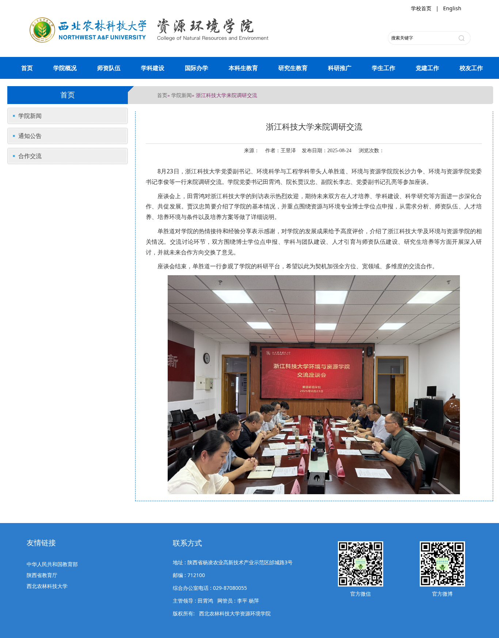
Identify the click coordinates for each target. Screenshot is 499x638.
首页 (27, 68)
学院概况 (65, 68)
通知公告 (30, 136)
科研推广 (339, 68)
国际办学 (196, 68)
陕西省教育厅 (42, 575)
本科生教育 (243, 68)
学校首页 (421, 8)
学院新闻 (181, 95)
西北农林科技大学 (47, 586)
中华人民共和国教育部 (52, 564)
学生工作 (383, 68)
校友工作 (471, 68)
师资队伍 (109, 68)
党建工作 (427, 68)
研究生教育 (293, 68)
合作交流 (30, 156)
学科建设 (152, 68)
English (452, 8)
